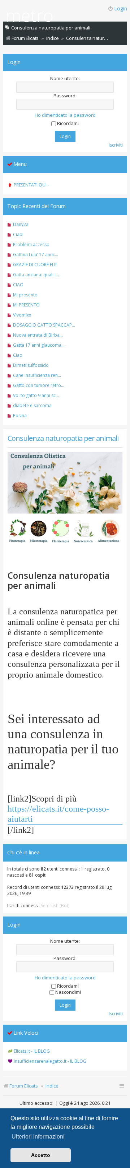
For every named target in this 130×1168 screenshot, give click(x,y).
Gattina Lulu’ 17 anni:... (35, 254)
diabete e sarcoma (32, 405)
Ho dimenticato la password (65, 115)
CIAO (18, 285)
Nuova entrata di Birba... (38, 335)
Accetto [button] (40, 1155)
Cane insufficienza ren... (37, 375)
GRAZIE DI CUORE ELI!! (35, 265)
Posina (20, 415)
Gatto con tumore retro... (38, 385)
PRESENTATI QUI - (31, 185)
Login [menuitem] (120, 8)
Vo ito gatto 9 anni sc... (36, 395)
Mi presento (25, 295)
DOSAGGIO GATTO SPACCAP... (44, 325)
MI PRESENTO (26, 305)
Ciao (17, 355)
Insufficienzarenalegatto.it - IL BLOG (50, 1061)
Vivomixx (22, 315)
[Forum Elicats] (29, 17)
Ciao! (18, 234)
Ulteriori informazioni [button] (38, 1137)
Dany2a (21, 224)
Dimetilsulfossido (31, 365)
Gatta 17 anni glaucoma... (39, 345)
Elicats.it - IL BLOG (32, 1051)
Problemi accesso (31, 244)
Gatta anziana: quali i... (36, 275)
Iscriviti (116, 145)
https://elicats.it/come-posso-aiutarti (58, 813)
